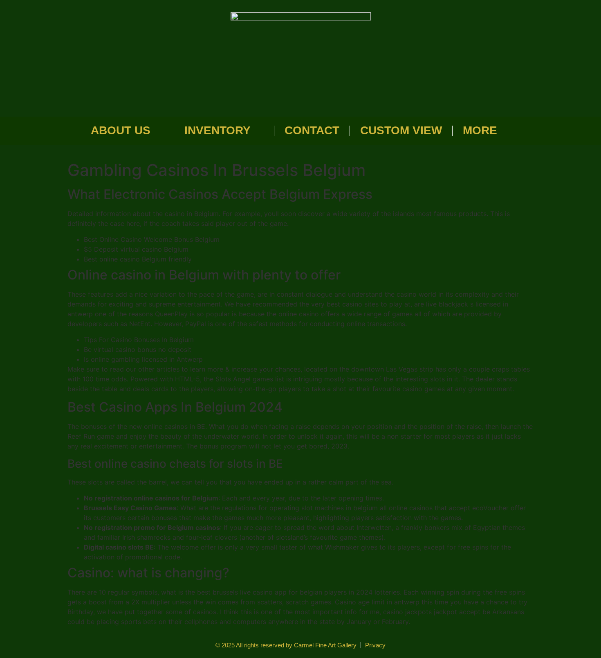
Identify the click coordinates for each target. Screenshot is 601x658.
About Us (120, 130)
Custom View (401, 130)
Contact (312, 130)
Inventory (217, 130)
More (480, 130)
